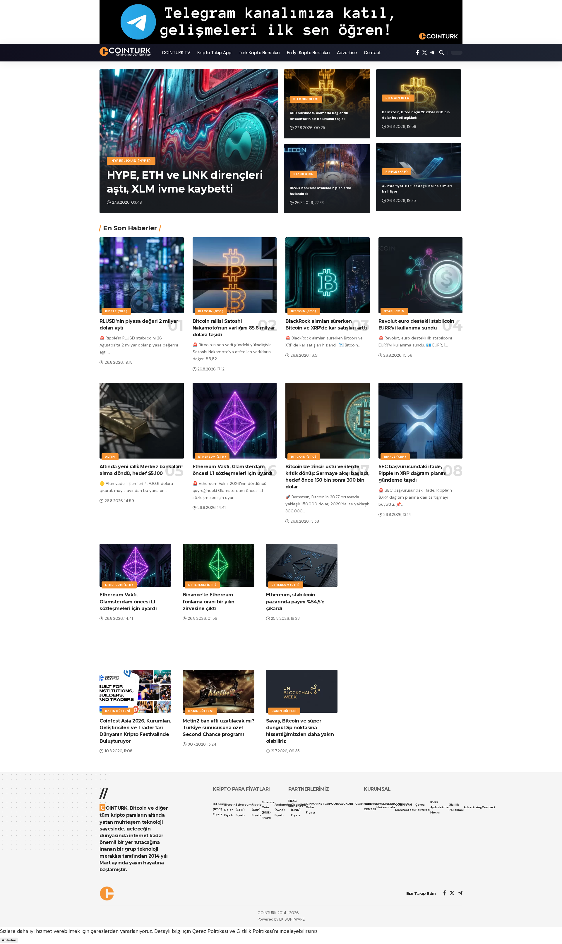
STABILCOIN (303, 174)
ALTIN (110, 457)
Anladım (9, 940)
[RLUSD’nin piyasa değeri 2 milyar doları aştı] (142, 275)
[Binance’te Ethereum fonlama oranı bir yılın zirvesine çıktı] (218, 565)
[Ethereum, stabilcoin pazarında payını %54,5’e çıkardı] (301, 565)
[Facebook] (417, 53)
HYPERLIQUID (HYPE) (131, 161)
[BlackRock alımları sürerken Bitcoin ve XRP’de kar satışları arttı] (327, 275)
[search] (442, 53)
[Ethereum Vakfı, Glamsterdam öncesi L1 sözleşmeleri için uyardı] (235, 421)
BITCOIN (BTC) (306, 99)
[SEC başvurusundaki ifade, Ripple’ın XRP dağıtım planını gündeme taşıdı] (420, 421)
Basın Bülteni (117, 711)
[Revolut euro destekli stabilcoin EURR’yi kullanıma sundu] (420, 275)
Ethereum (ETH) (212, 457)
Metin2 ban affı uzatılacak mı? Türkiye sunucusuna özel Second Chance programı (218, 727)
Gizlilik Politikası (255, 931)
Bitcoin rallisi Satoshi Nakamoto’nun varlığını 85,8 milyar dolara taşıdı (234, 327)
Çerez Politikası (210, 931)
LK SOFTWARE (292, 919)
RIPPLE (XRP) (396, 172)
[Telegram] (432, 53)
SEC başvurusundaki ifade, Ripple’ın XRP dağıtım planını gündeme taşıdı (412, 473)
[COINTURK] (126, 51)
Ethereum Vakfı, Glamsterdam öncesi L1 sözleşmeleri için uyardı (128, 601)
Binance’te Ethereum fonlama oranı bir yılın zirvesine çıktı (208, 601)
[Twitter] (425, 53)
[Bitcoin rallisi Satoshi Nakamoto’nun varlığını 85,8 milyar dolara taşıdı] (235, 275)
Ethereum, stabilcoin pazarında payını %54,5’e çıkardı (295, 601)
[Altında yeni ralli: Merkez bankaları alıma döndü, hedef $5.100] (142, 421)
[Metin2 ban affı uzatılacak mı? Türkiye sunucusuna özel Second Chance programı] (218, 691)
